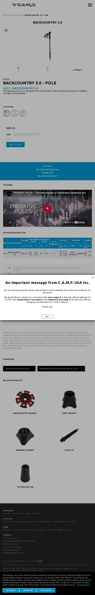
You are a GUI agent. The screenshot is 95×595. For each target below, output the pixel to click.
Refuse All (28, 590)
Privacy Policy (83, 585)
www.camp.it (54, 297)
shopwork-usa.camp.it (59, 299)
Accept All (11, 590)
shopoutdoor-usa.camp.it (30, 299)
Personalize (46, 590)
